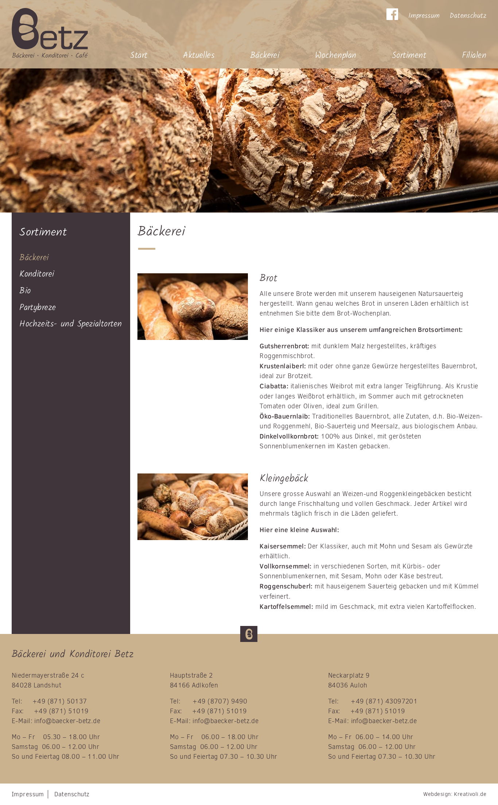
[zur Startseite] (71, 33)
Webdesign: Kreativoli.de (455, 794)
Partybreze (37, 307)
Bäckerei (265, 55)
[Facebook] (392, 14)
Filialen (474, 55)
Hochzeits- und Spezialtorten (70, 324)
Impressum (424, 16)
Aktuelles (198, 55)
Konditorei (36, 274)
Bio (25, 291)
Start (138, 55)
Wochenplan (335, 55)
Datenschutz (468, 16)
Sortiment (409, 55)
